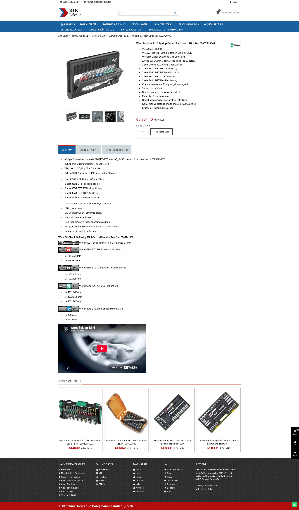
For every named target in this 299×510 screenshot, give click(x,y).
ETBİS (102, 484)
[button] (70, 2)
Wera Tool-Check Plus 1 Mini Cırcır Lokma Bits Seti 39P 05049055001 (80, 442)
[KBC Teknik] (70, 12)
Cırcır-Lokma (139, 24)
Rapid (169, 477)
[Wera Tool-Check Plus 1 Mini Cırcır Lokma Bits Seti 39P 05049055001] (80, 412)
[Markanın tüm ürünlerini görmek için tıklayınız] (235, 45)
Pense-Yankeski (188, 24)
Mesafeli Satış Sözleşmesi (73, 473)
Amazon (102, 480)
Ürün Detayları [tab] (89, 150)
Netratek (140, 488)
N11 (100, 473)
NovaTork (140, 491)
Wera (138, 469)
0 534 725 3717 (205, 489)
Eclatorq (171, 488)
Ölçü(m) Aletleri (213, 24)
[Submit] (175, 12)
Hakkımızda (66, 469)
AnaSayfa (69, 24)
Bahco (170, 473)
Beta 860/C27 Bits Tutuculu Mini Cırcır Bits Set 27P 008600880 (126, 442)
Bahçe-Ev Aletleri (131, 29)
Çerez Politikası (68, 484)
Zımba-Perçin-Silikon (101, 29)
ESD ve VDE (67, 491)
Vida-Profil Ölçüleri (69, 495)
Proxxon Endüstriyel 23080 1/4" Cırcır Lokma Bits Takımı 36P (172, 442)
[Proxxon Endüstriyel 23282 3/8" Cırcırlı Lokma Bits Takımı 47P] (218, 412)
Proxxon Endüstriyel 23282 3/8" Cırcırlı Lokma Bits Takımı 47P (218, 442)
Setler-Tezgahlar (71, 29)
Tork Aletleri (88, 24)
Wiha (138, 484)
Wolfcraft (140, 480)
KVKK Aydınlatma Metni (72, 480)
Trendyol (102, 477)
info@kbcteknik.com (207, 485)
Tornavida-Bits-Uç (114, 24)
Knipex (139, 477)
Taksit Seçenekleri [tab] (116, 150)
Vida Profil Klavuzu (69, 488)
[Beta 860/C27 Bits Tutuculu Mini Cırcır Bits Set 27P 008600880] (126, 412)
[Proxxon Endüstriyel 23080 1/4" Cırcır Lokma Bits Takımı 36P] (172, 412)
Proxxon (171, 484)
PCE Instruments (175, 469)
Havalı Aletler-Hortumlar (165, 29)
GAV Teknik (172, 480)
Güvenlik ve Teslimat (70, 477)
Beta (169, 491)
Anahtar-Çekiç (163, 24)
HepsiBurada (104, 469)
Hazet (138, 473)
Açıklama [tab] (67, 150)
